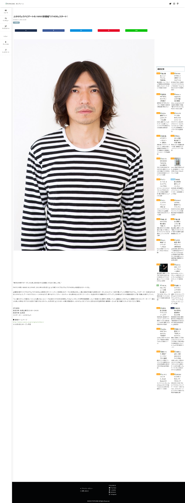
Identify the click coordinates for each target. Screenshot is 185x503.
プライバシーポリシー (87, 488)
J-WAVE (16, 22)
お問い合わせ (85, 491)
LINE (136, 30)
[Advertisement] (84, 266)
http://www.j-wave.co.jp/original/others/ (28, 322)
